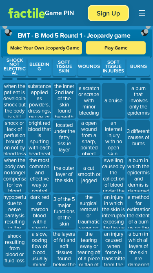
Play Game (116, 47)
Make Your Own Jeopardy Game (45, 47)
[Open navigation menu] (142, 13)
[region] (76, 147)
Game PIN (59, 13)
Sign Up (108, 13)
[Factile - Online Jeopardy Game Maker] (26, 13)
